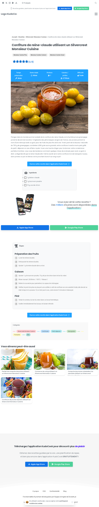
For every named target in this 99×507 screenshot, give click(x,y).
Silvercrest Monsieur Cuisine (36, 37)
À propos (36, 491)
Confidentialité (55, 491)
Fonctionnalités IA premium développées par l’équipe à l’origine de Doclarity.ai (49, 497)
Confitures (45, 331)
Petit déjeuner (56, 331)
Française (17, 335)
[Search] (95, 3)
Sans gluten (71, 331)
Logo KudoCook (10, 14)
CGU (44, 491)
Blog (64, 491)
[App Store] (16, 3)
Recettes (21, 37)
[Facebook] (3, 3)
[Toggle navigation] (96, 14)
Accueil (14, 37)
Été (28, 335)
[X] (6, 3)
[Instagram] (10, 3)
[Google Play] (13, 3)
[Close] (72, 502)
